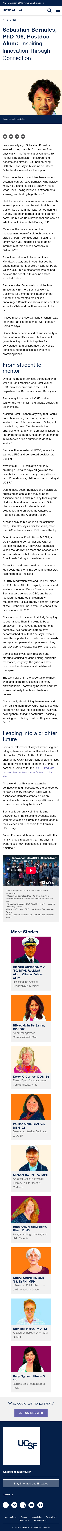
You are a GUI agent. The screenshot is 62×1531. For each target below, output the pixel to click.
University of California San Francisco (26, 3)
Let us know (30, 1412)
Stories (12, 19)
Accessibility (37, 1517)
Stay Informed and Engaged (31, 1483)
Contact (24, 1517)
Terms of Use (24, 1520)
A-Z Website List (40, 1520)
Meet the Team (10, 1517)
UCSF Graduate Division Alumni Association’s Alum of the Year (28, 772)
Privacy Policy (51, 1517)
